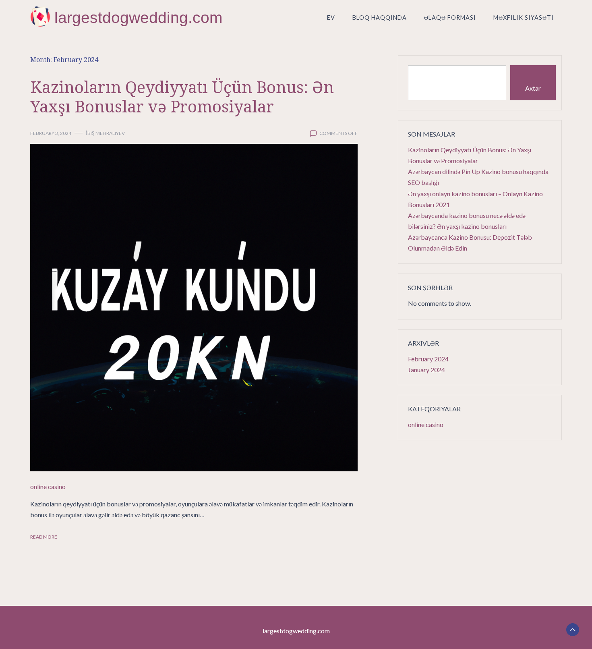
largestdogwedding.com (138, 17)
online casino (48, 486)
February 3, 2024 (50, 133)
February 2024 (428, 359)
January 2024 (426, 369)
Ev (331, 17)
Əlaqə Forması (450, 17)
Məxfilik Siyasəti (523, 17)
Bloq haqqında (379, 17)
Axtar (533, 88)
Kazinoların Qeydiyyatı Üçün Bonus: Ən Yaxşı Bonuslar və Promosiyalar (182, 96)
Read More (43, 537)
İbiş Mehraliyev (105, 133)
